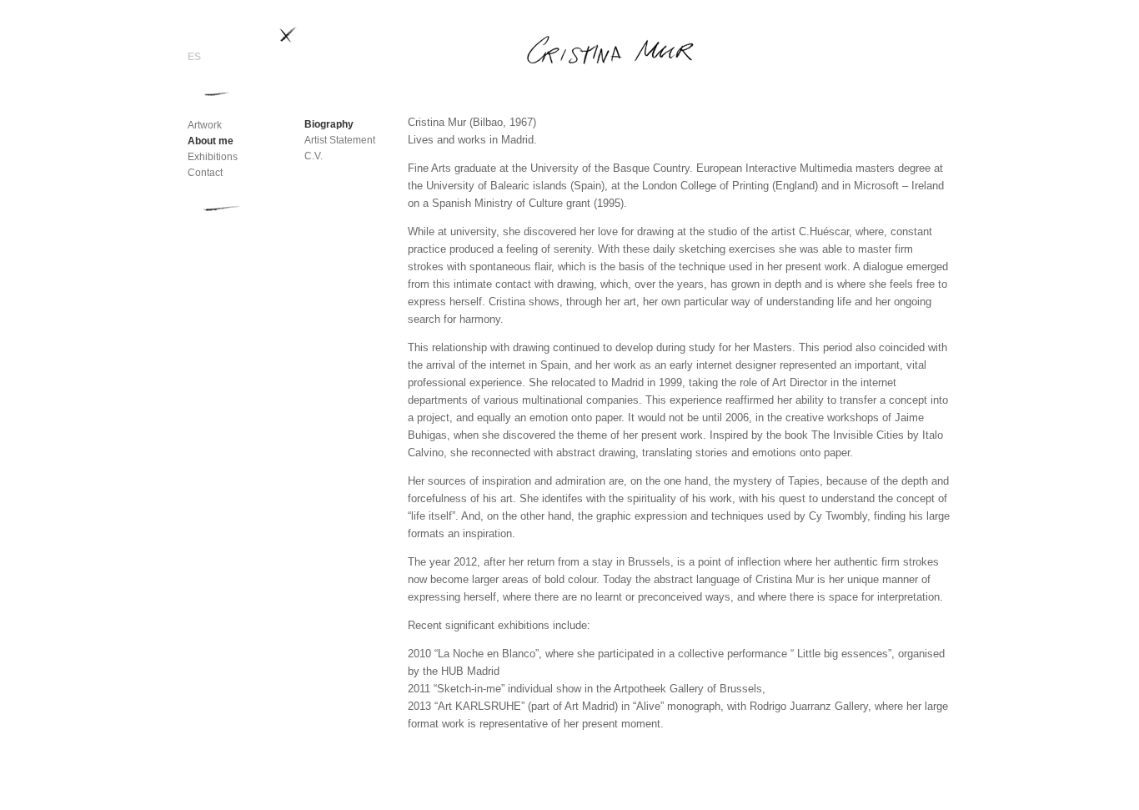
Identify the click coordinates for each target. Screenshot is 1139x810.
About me (210, 141)
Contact (205, 173)
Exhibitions (213, 157)
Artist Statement (339, 140)
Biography (329, 124)
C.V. (313, 156)
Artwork (205, 125)
